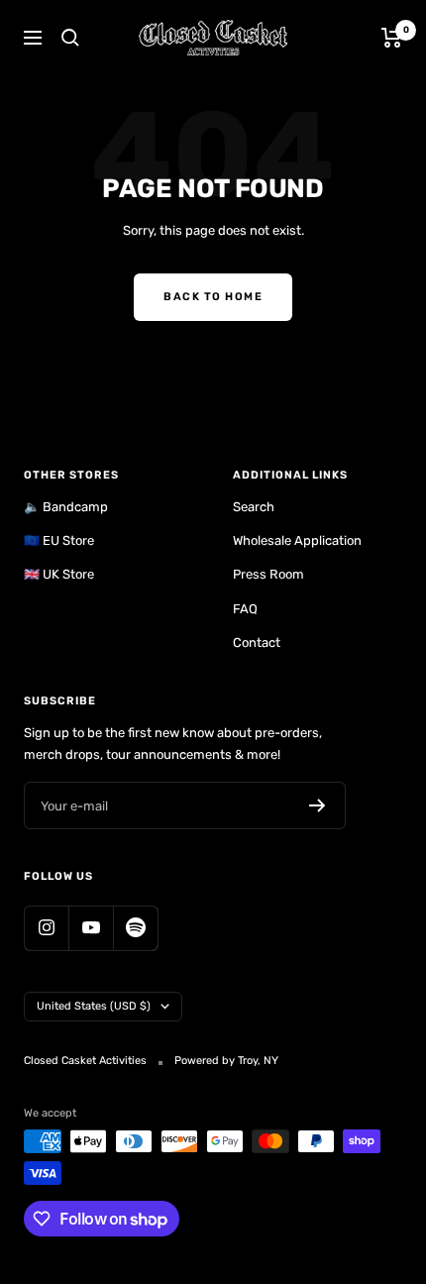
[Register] (317, 805)
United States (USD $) (94, 1006)
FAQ (245, 608)
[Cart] (391, 38)
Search (253, 506)
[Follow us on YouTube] (90, 928)
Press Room (268, 574)
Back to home (213, 296)
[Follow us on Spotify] (135, 928)
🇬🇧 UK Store (59, 574)
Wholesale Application (297, 540)
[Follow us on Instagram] (46, 928)
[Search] (70, 38)
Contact (256, 642)
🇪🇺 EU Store (59, 540)
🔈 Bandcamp (66, 506)
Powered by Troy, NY (226, 1060)
